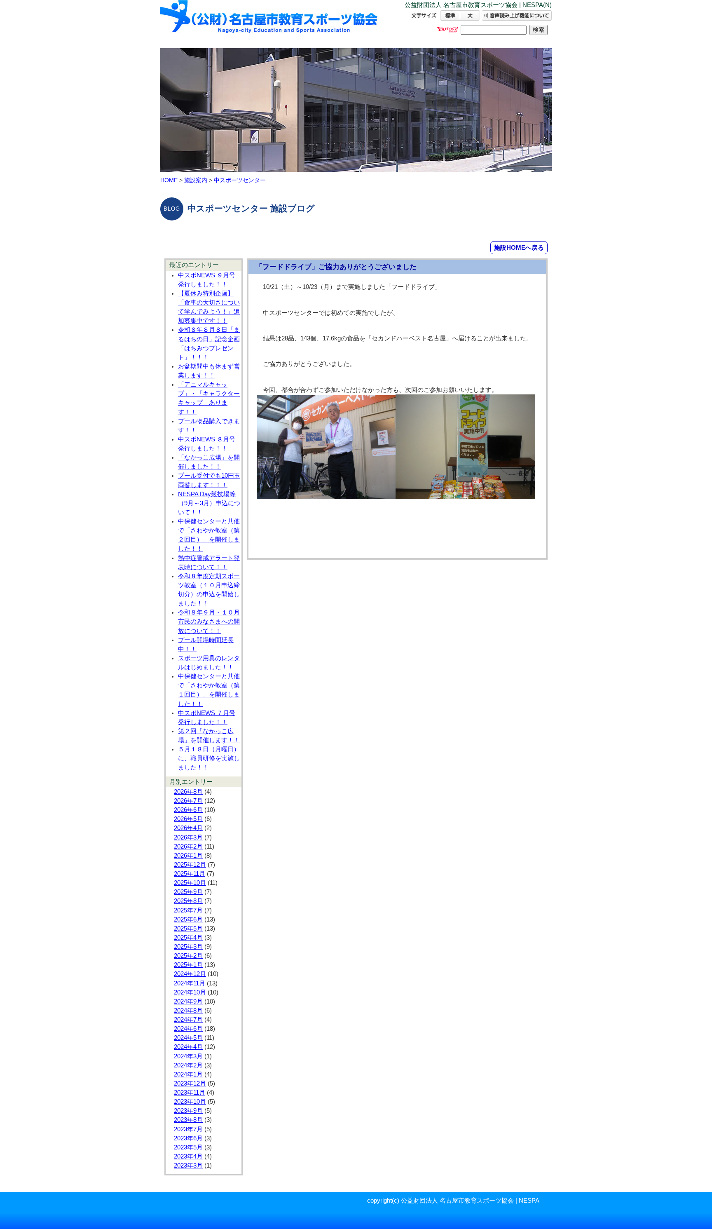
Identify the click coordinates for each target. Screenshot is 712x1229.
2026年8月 (188, 791)
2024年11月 (189, 983)
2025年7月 (188, 910)
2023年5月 (188, 1147)
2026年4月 (188, 828)
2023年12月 (190, 1083)
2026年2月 (188, 846)
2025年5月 (188, 928)
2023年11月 (189, 1092)
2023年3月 (188, 1165)
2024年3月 (188, 1056)
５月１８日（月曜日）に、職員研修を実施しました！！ (209, 758)
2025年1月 (188, 965)
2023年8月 (188, 1119)
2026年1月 (188, 855)
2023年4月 (188, 1156)
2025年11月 (189, 873)
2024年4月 (188, 1047)
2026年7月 (188, 800)
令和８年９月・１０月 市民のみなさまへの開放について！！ (209, 621)
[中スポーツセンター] (269, 23)
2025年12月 (190, 864)
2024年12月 (190, 974)
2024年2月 (188, 1065)
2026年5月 (188, 819)
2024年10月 (190, 992)
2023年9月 (188, 1110)
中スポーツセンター (240, 180)
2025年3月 (188, 946)
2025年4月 (188, 937)
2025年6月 (188, 919)
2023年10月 (190, 1101)
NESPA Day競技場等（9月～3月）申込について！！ (209, 503)
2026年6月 (188, 810)
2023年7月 (188, 1129)
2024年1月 (188, 1074)
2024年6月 (188, 1028)
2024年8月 (188, 1010)
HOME (169, 180)
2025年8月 (188, 901)
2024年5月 (188, 1037)
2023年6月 (188, 1138)
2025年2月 (188, 955)
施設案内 (195, 180)
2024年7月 (188, 1019)
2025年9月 (188, 892)
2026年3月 (188, 837)
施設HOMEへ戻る (519, 247)
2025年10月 (190, 883)
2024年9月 (188, 1001)
